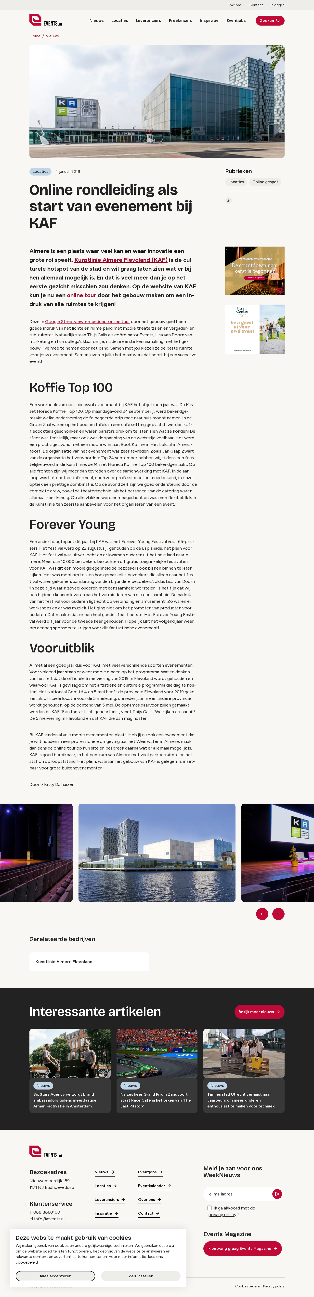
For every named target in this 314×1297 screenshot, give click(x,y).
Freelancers (180, 20)
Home (34, 36)
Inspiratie (209, 20)
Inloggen (278, 5)
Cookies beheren (248, 1286)
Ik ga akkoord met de (231, 1211)
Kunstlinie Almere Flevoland (64, 961)
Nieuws (97, 20)
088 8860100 (46, 1212)
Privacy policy (274, 1286)
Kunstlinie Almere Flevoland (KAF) (121, 259)
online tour (81, 295)
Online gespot (265, 181)
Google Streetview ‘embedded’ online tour (87, 321)
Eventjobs (236, 20)
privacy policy (222, 1214)
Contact (256, 5)
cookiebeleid (27, 1262)
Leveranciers (148, 20)
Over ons (235, 5)
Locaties (120, 20)
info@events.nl (49, 1219)
